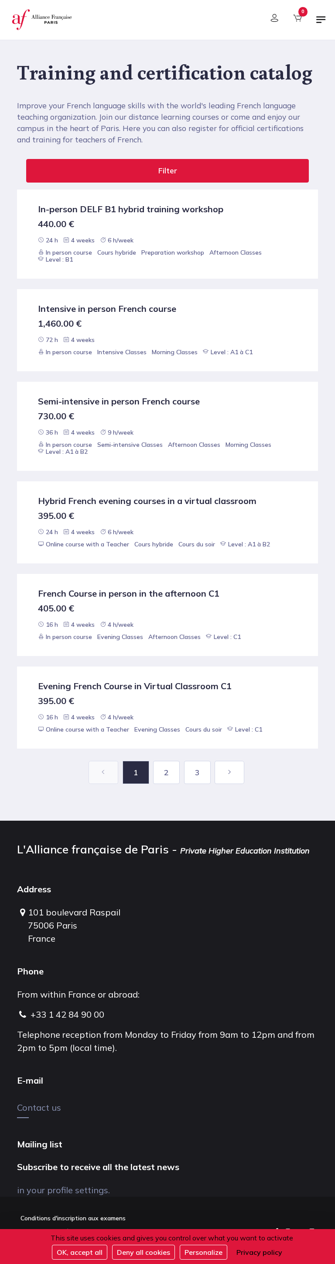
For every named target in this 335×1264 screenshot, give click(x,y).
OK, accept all (80, 1252)
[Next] (229, 772)
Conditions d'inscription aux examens (73, 1218)
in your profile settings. (63, 1190)
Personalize (203, 1252)
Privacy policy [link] (259, 1252)
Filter (167, 171)
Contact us (39, 1107)
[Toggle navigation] (321, 23)
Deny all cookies (143, 1252)
